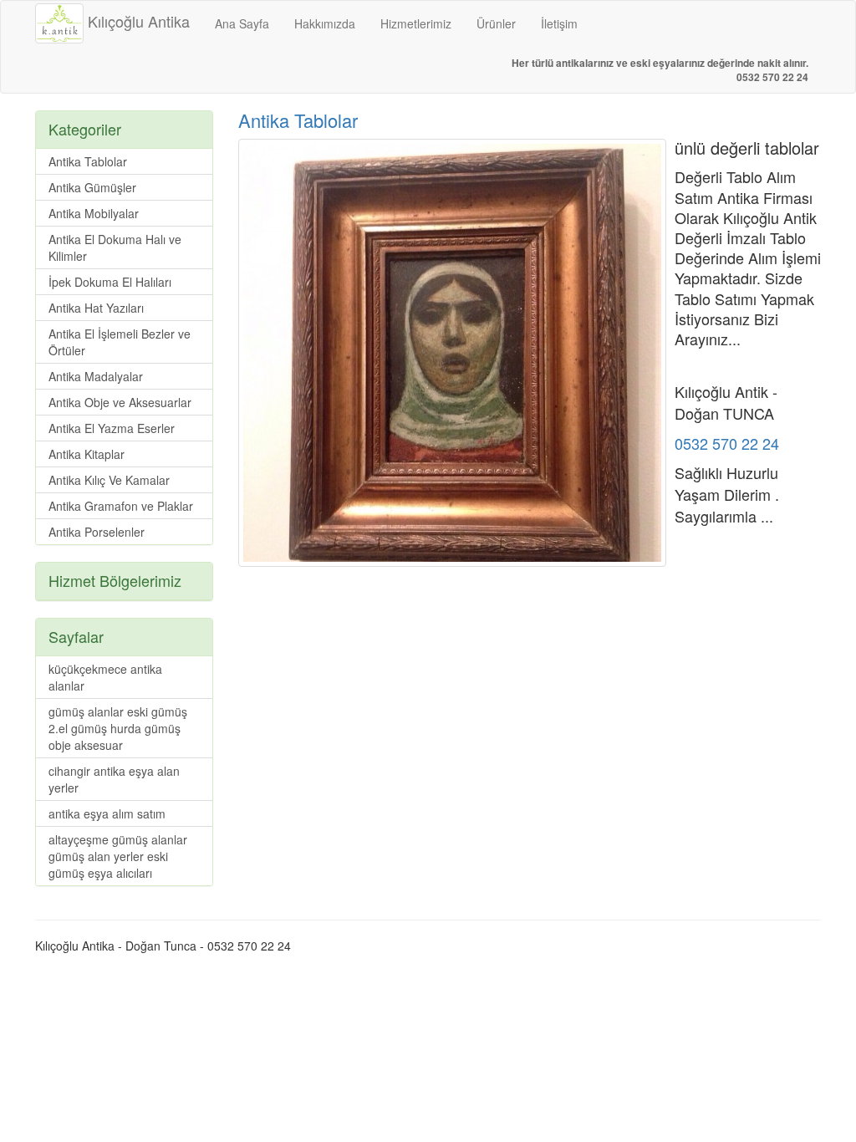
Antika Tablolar (298, 120)
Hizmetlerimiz (415, 23)
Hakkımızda (324, 23)
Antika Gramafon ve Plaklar (120, 505)
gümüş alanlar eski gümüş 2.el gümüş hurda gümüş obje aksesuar (117, 728)
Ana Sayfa (242, 23)
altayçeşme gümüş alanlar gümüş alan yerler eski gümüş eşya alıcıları (117, 856)
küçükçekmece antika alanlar (105, 677)
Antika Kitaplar (86, 454)
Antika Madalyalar (95, 376)
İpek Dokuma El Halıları (109, 281)
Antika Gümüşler (92, 187)
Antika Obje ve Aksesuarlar (119, 402)
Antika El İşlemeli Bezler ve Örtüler (119, 342)
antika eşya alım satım (107, 813)
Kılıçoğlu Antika (137, 21)
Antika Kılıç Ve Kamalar (109, 480)
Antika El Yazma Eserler (111, 428)
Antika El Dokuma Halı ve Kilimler (114, 247)
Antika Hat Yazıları (96, 307)
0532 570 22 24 (727, 443)
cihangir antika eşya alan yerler (114, 779)
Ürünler (496, 23)
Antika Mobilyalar (93, 213)
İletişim (559, 23)
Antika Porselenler (96, 531)
